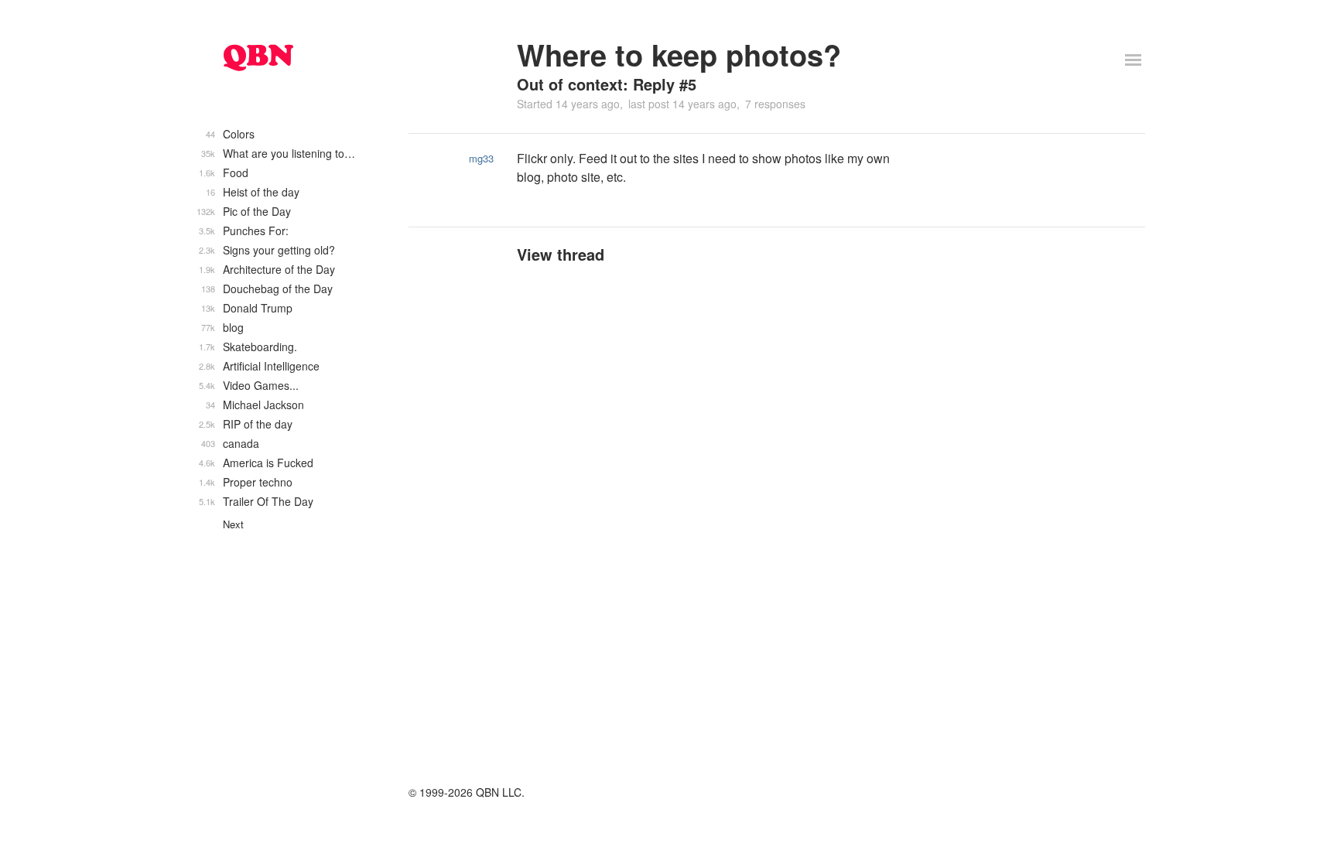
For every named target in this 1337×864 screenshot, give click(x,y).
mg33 (481, 158)
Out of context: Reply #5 (606, 84)
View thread (560, 254)
